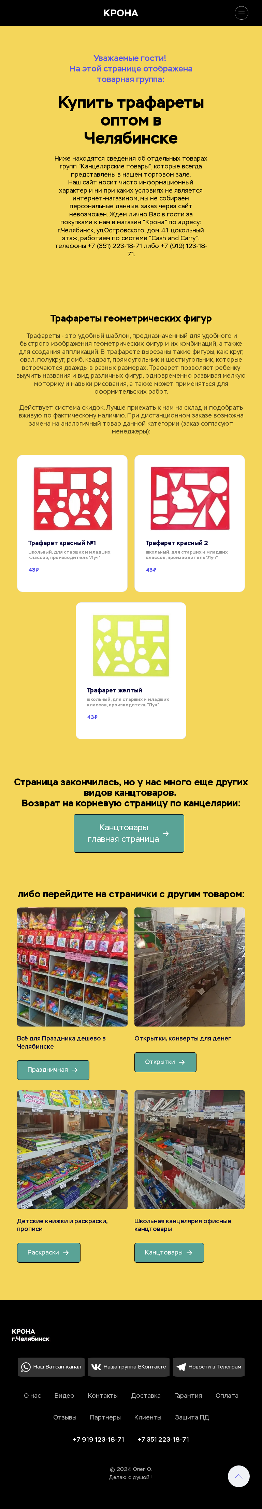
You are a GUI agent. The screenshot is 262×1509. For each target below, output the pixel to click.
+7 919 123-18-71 (98, 1439)
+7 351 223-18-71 (163, 1439)
